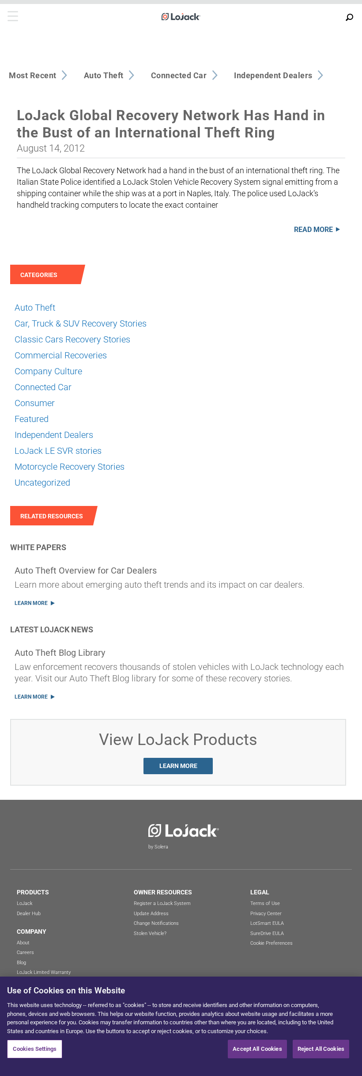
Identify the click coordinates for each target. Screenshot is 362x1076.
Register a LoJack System (162, 903)
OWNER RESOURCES (163, 892)
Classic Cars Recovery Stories (72, 339)
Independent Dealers (54, 435)
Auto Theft (35, 307)
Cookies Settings (35, 1049)
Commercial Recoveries (61, 355)
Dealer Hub (29, 913)
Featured (32, 419)
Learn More (31, 603)
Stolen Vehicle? (150, 933)
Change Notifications (156, 923)
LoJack (24, 903)
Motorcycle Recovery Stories (69, 466)
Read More (313, 229)
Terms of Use (265, 903)
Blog (21, 963)
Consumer (35, 403)
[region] (181, 1026)
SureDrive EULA (267, 933)
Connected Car (43, 387)
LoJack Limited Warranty (44, 972)
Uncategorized (42, 482)
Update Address (151, 913)
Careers (25, 952)
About (23, 943)
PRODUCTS (33, 892)
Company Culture (48, 371)
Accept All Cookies (257, 1049)
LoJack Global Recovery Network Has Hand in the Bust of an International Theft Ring (171, 124)
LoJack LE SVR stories (58, 450)
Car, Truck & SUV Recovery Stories (81, 323)
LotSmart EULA (267, 923)
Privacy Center (266, 913)
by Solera (158, 847)
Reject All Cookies (321, 1049)
